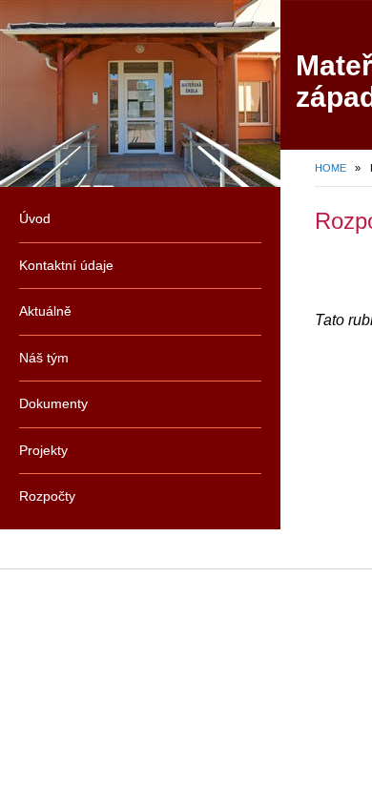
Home (330, 168)
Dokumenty (53, 403)
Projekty (43, 450)
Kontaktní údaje (66, 265)
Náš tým (44, 357)
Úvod (35, 218)
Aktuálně (45, 311)
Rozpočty (47, 496)
